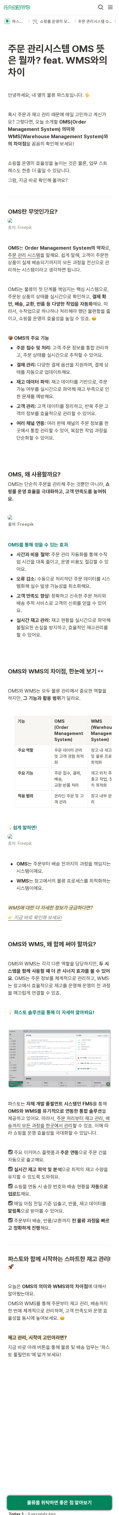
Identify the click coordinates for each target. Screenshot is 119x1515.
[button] (100, 7)
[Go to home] (17, 7)
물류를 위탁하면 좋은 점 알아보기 (59, 1503)
